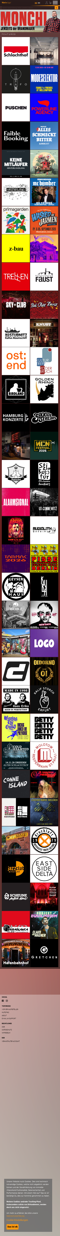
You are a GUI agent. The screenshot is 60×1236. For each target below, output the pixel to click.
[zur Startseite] (6, 2)
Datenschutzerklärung (15, 1216)
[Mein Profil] (47, 2)
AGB (3, 1027)
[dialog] (28, 1205)
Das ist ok (13, 1226)
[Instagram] (7, 1000)
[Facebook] (3, 1000)
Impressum (6, 1033)
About (4, 1015)
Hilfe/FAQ (5, 1012)
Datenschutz (7, 1030)
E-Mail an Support (9, 1018)
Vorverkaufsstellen (10, 1009)
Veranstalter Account (11, 1041)
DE (36, 3)
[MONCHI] (30, 21)
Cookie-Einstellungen (17, 1220)
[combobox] (28, 7)
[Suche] (56, 7)
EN (39, 3)
